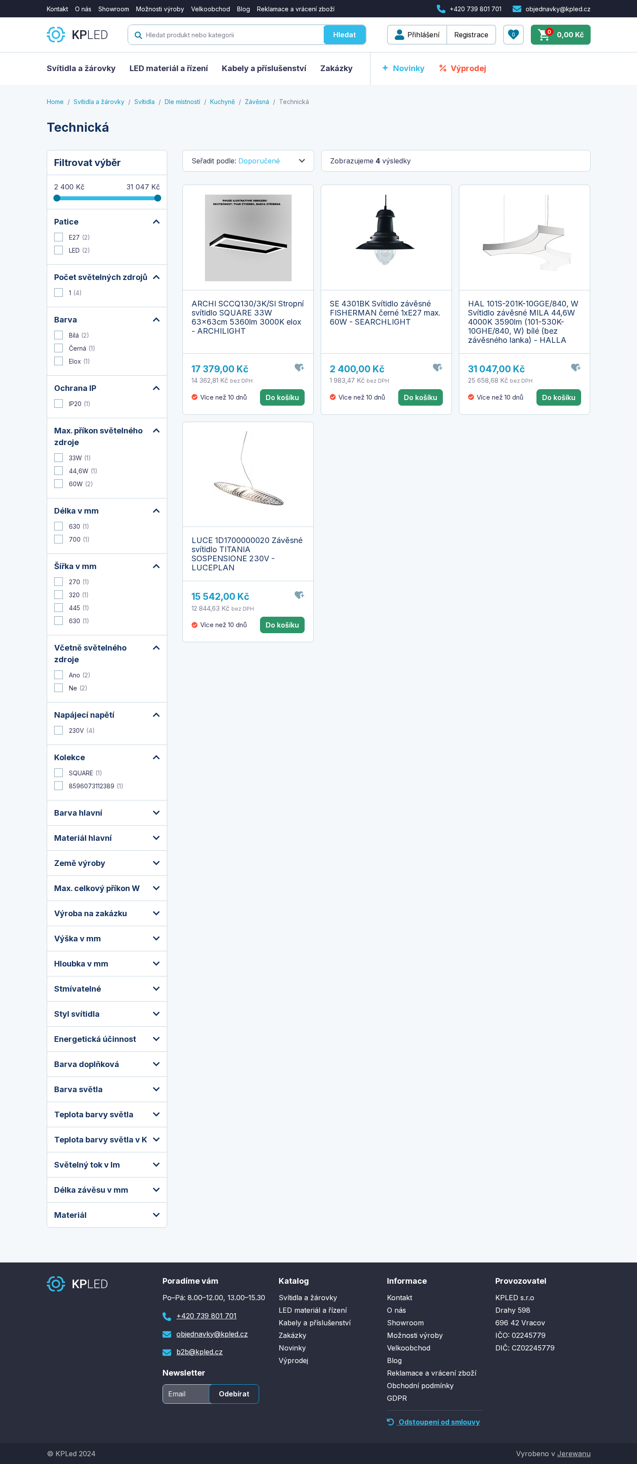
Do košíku (282, 397)
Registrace (471, 34)
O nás (83, 9)
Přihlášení (423, 34)
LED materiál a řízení (169, 68)
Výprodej (468, 68)
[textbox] (225, 34)
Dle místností (182, 101)
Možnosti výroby (160, 9)
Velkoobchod (210, 9)
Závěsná (257, 101)
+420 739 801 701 (475, 9)
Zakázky (336, 68)
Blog (243, 9)
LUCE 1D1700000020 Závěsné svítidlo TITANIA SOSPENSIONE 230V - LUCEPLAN (247, 554)
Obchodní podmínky (420, 1385)
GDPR (397, 1398)
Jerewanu (574, 1453)
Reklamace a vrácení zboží (296, 9)
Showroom (113, 9)
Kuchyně (222, 101)
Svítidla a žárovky (81, 68)
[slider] (56, 198)
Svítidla (144, 101)
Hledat (344, 34)
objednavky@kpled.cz (558, 9)
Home (55, 101)
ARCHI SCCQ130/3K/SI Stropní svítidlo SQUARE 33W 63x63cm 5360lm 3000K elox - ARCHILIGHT (248, 317)
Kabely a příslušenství (264, 68)
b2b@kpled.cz (199, 1351)
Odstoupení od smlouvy (438, 1422)
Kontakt (57, 9)
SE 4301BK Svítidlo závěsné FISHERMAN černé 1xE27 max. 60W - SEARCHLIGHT (385, 312)
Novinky (409, 68)
